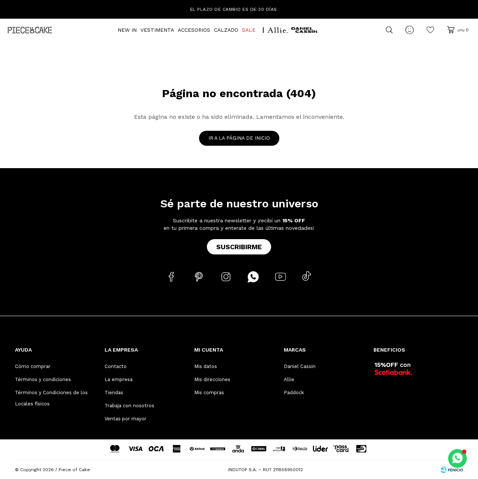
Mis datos (205, 366)
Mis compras (209, 392)
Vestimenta (157, 30)
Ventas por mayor (125, 418)
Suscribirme (239, 247)
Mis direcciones (212, 379)
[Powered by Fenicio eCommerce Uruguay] (452, 469)
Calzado (226, 30)
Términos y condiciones (43, 379)
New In (127, 30)
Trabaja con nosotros (129, 405)
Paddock (294, 392)
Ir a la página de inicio (239, 138)
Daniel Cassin (300, 366)
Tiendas (114, 392)
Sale (248, 30)
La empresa (119, 379)
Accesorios (194, 30)
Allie (289, 379)
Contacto (116, 366)
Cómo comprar (32, 366)
